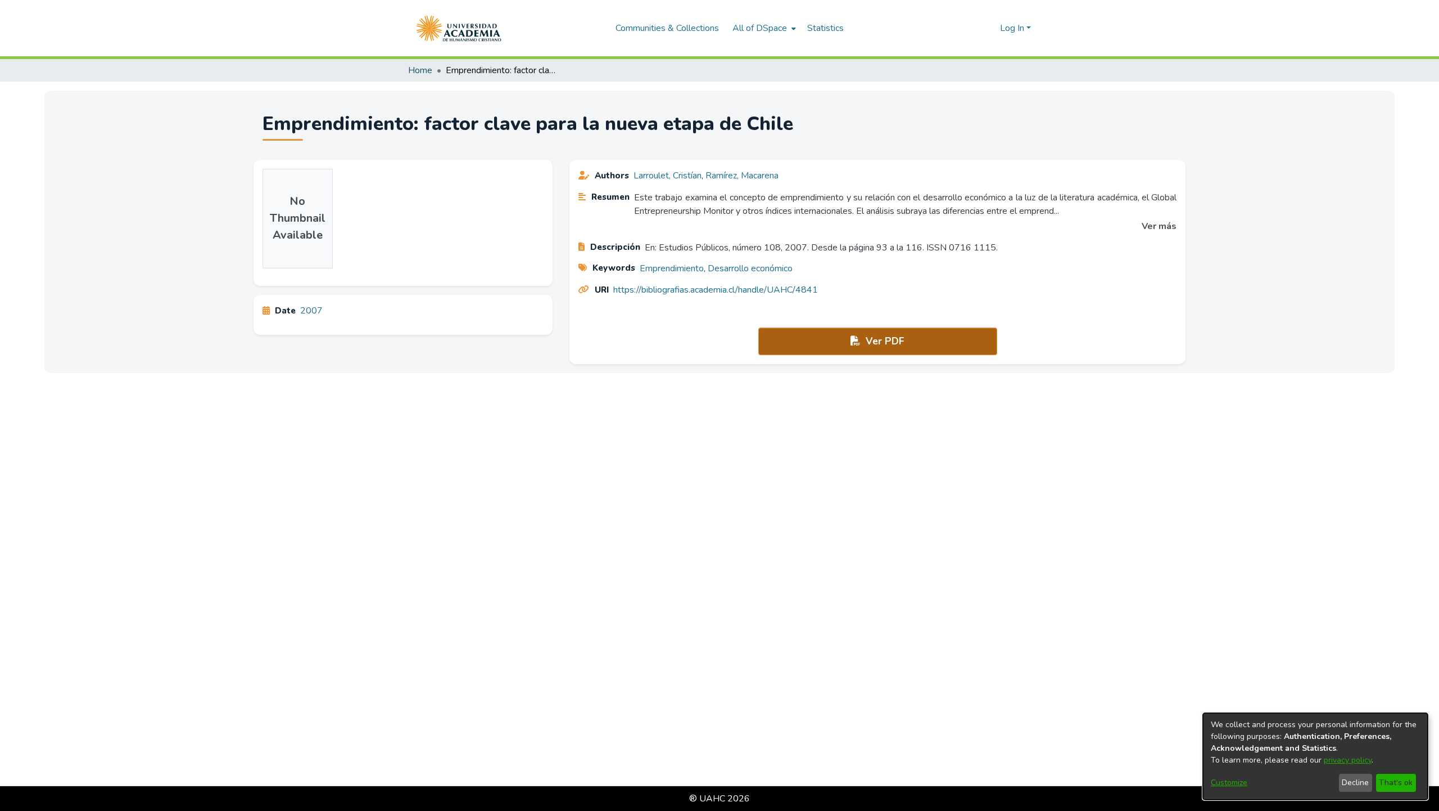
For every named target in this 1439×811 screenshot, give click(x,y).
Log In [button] (1013, 28)
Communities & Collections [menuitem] (667, 28)
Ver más (1159, 226)
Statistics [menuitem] (825, 28)
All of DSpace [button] (759, 28)
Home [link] (420, 70)
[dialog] (1315, 756)
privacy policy (1348, 760)
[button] (459, 28)
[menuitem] (763, 28)
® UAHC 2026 (719, 798)
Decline (1355, 782)
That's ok (1396, 782)
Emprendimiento (672, 268)
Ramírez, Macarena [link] (742, 175)
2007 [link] (311, 310)
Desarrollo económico (750, 268)
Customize (1229, 782)
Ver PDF (883, 341)
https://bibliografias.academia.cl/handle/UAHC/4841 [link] (715, 290)
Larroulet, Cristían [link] (667, 175)
